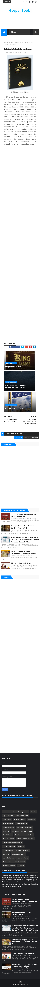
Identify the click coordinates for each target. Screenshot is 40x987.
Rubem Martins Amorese (25, 839)
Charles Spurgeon (9, 846)
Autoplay (12, 42)
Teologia (21, 866)
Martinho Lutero (8, 858)
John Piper (15, 831)
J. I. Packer (31, 819)
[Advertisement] (20, 163)
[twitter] (27, 2)
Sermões (6, 854)
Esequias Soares (8, 827)
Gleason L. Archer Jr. (18, 854)
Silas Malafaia (7, 835)
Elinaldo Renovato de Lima (24, 835)
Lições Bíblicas (8, 816)
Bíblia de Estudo (21, 42)
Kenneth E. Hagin (21, 823)
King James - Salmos (13, 367)
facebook (34, 437)
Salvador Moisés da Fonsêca (12, 843)
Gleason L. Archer (22, 858)
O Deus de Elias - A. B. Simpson (22, 563)
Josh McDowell (8, 823)
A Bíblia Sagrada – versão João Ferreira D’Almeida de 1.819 (17, 386)
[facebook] (24, 2)
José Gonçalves (8, 839)
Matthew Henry (26, 831)
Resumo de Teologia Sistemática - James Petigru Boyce (24, 965)
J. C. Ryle (6, 831)
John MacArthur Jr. (22, 850)
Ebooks (33, 812)
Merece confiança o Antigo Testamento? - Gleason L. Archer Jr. (24, 552)
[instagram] (33, 2)
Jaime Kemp (7, 862)
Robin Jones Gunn (22, 816)
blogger (19, 437)
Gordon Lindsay (8, 850)
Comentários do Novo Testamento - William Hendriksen (25, 515)
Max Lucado (7, 819)
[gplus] (36, 2)
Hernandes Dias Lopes (24, 827)
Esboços (21, 846)
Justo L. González (9, 866)
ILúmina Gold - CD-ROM (14, 408)
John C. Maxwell (19, 862)
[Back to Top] (20, 982)
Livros (5, 812)
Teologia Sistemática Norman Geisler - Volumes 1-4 (22, 527)
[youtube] (30, 2)
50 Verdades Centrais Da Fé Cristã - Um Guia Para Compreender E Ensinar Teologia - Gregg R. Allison (25, 539)
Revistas (12, 812)
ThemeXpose (24, 984)
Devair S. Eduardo (19, 819)
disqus (26, 437)
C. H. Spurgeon (23, 812)
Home (6, 42)
